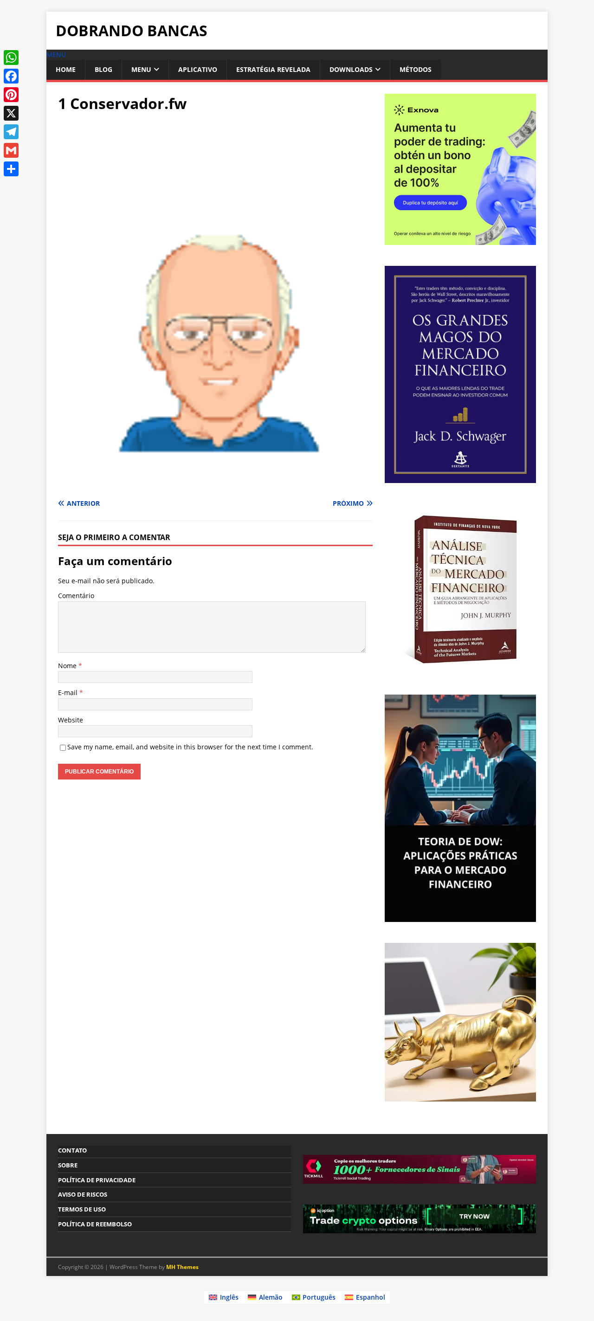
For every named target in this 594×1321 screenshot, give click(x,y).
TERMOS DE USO (82, 1209)
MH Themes (182, 1267)
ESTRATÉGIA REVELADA (273, 69)
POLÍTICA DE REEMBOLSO (95, 1224)
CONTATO (72, 1150)
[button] (56, 54)
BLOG (103, 69)
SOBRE (67, 1165)
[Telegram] (11, 131)
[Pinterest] (11, 94)
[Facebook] (11, 76)
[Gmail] (11, 150)
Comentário (76, 595)
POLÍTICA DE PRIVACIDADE (97, 1180)
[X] (11, 113)
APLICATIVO (197, 69)
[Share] (11, 169)
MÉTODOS (416, 69)
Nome (68, 665)
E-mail (68, 692)
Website (70, 719)
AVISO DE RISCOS (82, 1194)
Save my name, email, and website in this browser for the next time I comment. (190, 746)
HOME (66, 69)
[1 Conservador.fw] (215, 485)
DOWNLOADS (351, 69)
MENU (141, 69)
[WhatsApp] (11, 57)
